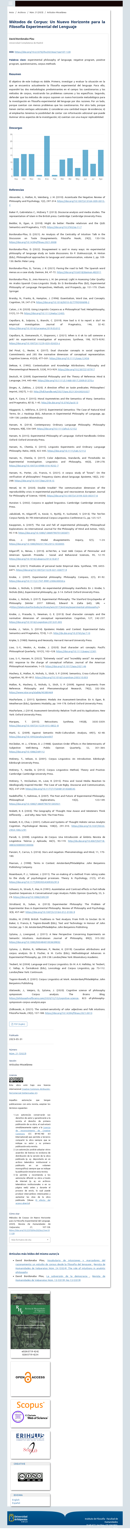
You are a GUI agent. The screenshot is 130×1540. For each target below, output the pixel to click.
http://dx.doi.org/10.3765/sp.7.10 (71, 633)
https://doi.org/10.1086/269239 (31, 897)
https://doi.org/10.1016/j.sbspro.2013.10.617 (34, 559)
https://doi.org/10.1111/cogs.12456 (69, 358)
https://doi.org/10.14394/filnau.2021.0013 (68, 1013)
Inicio (11, 12)
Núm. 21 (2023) (36, 12)
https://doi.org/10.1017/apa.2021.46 (65, 666)
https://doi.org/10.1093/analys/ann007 (31, 736)
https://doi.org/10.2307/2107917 (76, 369)
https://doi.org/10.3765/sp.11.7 (64, 227)
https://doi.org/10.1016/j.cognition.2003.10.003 (61, 677)
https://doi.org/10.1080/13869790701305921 (34, 803)
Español (16, 1503)
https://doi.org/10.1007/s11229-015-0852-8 (34, 725)
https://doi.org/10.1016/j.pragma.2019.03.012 (34, 328)
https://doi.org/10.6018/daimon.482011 (79, 272)
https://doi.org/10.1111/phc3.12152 (57, 428)
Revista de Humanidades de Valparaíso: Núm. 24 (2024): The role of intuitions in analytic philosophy (60, 1268)
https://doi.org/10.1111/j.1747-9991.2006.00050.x (37, 581)
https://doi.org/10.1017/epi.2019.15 (34, 480)
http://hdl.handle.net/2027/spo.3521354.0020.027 (62, 391)
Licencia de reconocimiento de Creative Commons (33, 1130)
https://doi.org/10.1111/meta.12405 (44, 313)
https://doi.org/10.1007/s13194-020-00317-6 (72, 495)
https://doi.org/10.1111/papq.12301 (76, 651)
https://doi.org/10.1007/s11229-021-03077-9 (41, 570)
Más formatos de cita (21, 1239)
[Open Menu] (10, 3)
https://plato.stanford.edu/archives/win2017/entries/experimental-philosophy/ (54, 607)
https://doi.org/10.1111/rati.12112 (66, 450)
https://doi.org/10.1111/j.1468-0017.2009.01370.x (66, 380)
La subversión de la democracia (68, 1276)
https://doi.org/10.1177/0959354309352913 (34, 882)
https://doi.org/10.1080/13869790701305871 (44, 532)
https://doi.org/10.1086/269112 (27, 751)
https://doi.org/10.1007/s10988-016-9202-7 (34, 465)
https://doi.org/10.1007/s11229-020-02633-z (34, 343)
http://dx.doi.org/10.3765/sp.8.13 (59, 402)
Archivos (22, 12)
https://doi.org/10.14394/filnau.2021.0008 (32, 242)
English (16, 1500)
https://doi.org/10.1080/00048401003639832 (34, 942)
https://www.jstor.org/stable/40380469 (31, 692)
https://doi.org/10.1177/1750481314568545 (50, 788)
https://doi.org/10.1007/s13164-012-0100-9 (50, 912)
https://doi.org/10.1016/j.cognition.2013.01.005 (35, 622)
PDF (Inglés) (19, 1024)
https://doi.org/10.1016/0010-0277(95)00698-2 (62, 302)
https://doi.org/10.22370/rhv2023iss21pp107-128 (43, 52)
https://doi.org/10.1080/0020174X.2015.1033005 (36, 544)
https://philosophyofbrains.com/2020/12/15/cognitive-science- (44, 998)
